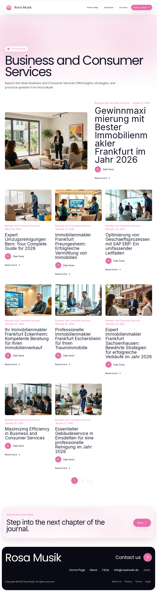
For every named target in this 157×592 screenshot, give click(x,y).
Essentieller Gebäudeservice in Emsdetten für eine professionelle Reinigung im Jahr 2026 (74, 440)
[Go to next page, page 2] (90, 480)
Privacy (128, 581)
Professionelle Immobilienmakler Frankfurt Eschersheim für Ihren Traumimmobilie (78, 338)
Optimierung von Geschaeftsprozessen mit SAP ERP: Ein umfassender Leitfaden (127, 244)
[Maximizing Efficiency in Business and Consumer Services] (28, 399)
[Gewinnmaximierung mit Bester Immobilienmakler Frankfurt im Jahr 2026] (46, 141)
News (140, 522)
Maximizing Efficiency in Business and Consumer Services (27, 433)
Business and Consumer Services (112, 103)
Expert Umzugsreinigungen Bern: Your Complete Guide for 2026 (26, 241)
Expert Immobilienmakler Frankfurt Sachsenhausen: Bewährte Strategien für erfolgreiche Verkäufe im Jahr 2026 (128, 343)
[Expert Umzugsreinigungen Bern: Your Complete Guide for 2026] (28, 205)
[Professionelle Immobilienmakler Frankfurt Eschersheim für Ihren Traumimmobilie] (78, 300)
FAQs (105, 570)
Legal (148, 581)
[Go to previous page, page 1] (66, 480)
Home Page (77, 570)
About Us (116, 581)
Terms (138, 581)
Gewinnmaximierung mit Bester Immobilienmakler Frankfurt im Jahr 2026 (121, 135)
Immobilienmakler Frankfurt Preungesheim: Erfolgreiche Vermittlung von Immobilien (73, 246)
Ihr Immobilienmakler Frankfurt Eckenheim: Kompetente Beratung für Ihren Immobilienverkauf (27, 338)
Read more (101, 178)
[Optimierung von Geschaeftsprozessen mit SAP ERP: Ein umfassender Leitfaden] (128, 205)
